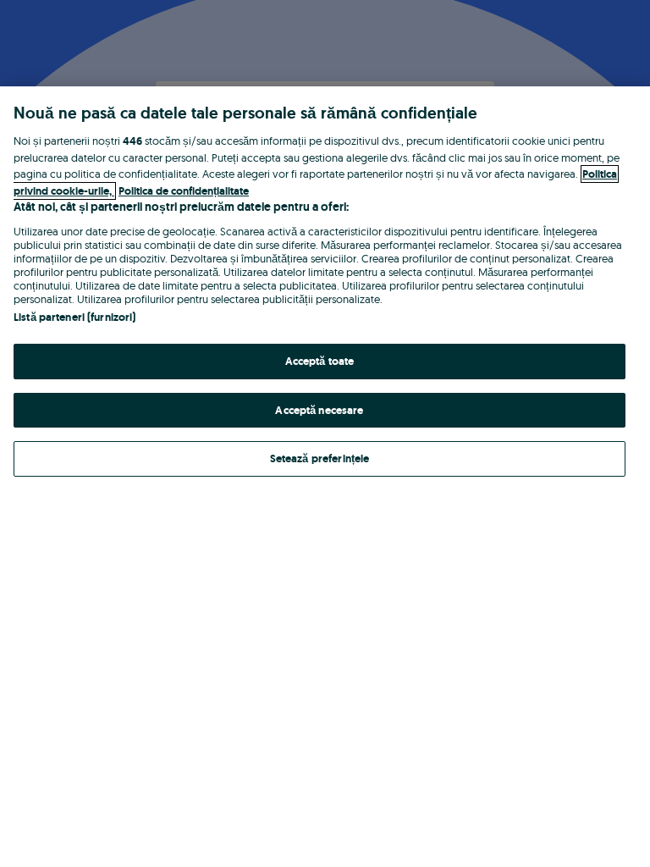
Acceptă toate (320, 361)
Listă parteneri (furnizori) (75, 317)
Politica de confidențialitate (183, 191)
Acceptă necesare (319, 410)
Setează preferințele (320, 458)
